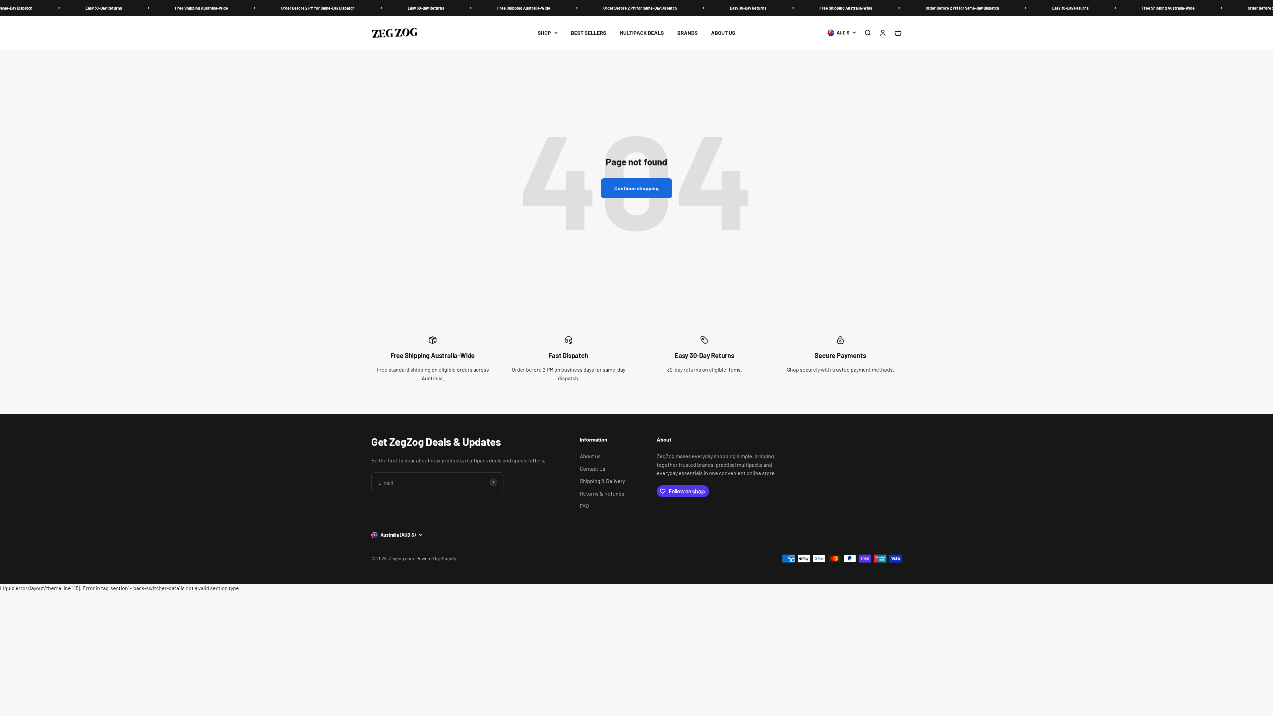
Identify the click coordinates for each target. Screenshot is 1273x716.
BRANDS (687, 33)
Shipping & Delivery (602, 481)
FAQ (584, 506)
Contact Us (592, 468)
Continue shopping (636, 188)
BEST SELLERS (588, 33)
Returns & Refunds (602, 493)
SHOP (544, 33)
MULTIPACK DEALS (642, 33)
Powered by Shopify (436, 558)
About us (590, 456)
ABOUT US (723, 33)
